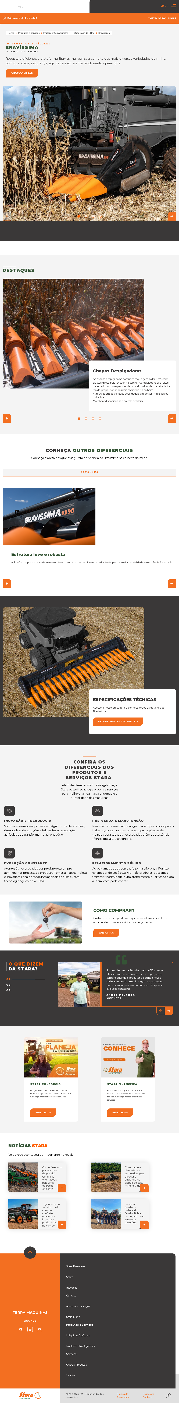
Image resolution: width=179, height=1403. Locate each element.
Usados (70, 1375)
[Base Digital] (168, 1395)
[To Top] (30, 1252)
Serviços (71, 1354)
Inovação (71, 1287)
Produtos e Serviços (29, 33)
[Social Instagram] (30, 1329)
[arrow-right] (172, 216)
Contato (71, 1295)
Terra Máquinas (162, 18)
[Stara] (13, 6)
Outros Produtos (76, 1364)
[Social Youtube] (39, 1329)
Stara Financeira (75, 1266)
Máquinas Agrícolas (78, 1335)
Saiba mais (106, 932)
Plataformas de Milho (83, 33)
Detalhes (89, 472)
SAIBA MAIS (43, 1112)
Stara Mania (73, 1317)
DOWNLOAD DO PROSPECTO (118, 721)
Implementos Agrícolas (55, 33)
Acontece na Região (78, 1306)
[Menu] (173, 6)
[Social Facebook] (20, 1329)
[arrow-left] (7, 216)
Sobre (69, 1277)
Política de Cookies (148, 1395)
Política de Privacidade (123, 1395)
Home (11, 33)
